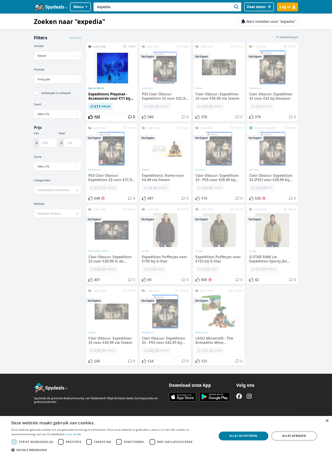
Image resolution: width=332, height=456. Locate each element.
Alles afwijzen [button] (294, 436)
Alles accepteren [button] (243, 436)
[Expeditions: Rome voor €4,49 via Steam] (165, 163)
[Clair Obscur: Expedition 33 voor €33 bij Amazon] (272, 81)
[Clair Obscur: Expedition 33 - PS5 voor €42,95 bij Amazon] (165, 326)
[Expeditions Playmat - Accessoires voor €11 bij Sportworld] (111, 81)
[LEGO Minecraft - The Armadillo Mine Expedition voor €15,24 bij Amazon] (218, 326)
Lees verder (74, 434)
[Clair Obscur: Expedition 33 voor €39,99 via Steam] (218, 81)
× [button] (327, 421)
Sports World (96, 88)
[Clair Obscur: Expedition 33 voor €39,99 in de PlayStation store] (111, 244)
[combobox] (58, 189)
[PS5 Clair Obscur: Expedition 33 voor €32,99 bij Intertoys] (165, 81)
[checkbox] (36, 93)
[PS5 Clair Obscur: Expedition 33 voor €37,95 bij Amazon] (111, 163)
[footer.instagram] (249, 396)
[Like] (90, 117)
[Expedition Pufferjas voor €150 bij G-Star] (165, 244)
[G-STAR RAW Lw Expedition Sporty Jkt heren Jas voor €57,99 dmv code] (272, 244)
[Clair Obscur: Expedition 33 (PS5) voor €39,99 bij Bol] (272, 163)
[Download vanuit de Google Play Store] (214, 396)
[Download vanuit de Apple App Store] (182, 396)
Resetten (76, 38)
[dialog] (166, 436)
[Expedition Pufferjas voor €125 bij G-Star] (218, 244)
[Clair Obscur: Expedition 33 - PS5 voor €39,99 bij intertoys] (218, 163)
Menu (78, 6)
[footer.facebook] (239, 396)
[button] (111, 450)
